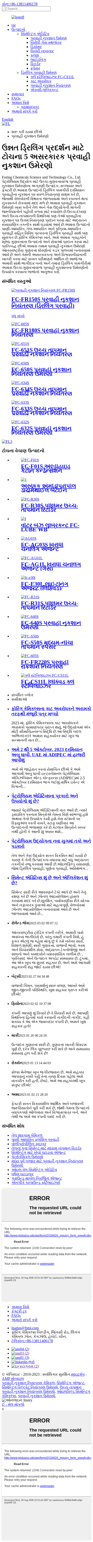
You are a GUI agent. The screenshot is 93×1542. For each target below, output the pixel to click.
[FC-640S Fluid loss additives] (30, 617)
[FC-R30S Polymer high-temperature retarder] (30, 499)
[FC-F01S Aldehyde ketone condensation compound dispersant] (30, 460)
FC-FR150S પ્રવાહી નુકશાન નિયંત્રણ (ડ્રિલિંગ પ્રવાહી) (45, 302)
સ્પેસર (35, 68)
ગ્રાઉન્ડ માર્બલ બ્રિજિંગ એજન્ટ (36, 1178)
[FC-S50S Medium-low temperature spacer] (30, 636)
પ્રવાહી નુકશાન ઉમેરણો (36, 1396)
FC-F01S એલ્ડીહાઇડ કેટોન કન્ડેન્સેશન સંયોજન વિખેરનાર (45, 470)
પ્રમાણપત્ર (30, 107)
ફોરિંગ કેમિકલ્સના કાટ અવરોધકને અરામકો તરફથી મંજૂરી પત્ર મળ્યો (51, 711)
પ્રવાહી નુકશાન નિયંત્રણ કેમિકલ (28, 1383)
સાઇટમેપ (78, 1374)
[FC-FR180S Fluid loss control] (20, 324)
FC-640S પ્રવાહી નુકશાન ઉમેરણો (51, 625)
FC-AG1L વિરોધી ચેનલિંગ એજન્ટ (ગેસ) (51, 566)
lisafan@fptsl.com (25, 1328)
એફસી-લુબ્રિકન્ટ (44, 90)
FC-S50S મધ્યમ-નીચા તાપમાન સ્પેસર (47, 644)
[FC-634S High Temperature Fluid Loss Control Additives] (20, 383)
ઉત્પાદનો (18, 29)
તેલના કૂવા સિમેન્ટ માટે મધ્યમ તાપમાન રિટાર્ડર (46, 1148)
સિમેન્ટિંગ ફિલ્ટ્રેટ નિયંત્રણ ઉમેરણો (30, 1387)
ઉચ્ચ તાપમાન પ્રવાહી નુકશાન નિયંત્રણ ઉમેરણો (42, 1389)
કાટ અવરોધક (41, 81)
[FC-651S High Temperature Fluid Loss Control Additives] (20, 344)
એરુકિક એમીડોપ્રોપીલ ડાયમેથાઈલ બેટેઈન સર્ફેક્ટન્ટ (48, 490)
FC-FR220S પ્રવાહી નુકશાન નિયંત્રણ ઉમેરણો (45, 666)
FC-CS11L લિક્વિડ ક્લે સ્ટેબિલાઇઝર (47, 684)
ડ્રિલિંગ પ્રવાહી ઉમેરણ (39, 73)
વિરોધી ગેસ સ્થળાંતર (46, 42)
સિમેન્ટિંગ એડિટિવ (35, 34)
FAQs (16, 98)
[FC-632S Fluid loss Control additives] (20, 422)
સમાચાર (17, 94)
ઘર (13, 25)
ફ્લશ (35, 55)
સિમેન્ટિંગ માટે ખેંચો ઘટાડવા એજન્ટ (38, 1152)
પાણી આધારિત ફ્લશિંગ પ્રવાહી (35, 1140)
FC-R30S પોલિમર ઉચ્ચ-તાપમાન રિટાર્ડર (49, 507)
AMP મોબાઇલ (13, 1379)
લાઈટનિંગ (38, 60)
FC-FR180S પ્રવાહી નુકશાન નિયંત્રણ (45, 332)
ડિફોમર (36, 47)
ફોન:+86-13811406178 (19, 4)
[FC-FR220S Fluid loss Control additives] (30, 656)
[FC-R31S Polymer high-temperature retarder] (30, 597)
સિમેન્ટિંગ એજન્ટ (70, 1383)
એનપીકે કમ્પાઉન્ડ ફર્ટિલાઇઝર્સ (35, 1183)
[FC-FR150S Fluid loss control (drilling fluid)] (43, 290)
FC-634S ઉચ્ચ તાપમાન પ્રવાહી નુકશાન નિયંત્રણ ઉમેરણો (41, 393)
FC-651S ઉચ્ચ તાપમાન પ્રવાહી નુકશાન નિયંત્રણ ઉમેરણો (41, 354)
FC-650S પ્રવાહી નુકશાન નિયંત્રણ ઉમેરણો (41, 371)
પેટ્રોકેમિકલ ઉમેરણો (27, 1157)
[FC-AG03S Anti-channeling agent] (28, 538)
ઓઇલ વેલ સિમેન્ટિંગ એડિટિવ (34, 1170)
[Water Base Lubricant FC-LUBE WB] (23, 519)
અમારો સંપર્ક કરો (24, 111)
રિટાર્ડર (36, 64)
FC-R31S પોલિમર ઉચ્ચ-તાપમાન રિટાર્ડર (49, 605)
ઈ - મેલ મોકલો (13, 1404)
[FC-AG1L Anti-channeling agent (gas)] (32, 558)
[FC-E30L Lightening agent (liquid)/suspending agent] (28, 578)
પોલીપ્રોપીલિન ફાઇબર (28, 1144)
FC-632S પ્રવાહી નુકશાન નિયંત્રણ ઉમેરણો (41, 430)
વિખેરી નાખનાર (42, 51)
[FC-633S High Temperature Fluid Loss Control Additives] (20, 402)
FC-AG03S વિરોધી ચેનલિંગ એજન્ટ (42, 547)
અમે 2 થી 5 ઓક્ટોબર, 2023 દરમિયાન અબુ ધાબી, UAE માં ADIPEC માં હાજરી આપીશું (48, 755)
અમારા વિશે (20, 103)
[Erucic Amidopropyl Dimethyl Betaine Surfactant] (24, 480)
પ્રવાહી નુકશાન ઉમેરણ (49, 38)
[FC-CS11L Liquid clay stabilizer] (45, 675)
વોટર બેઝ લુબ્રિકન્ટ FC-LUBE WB (50, 527)
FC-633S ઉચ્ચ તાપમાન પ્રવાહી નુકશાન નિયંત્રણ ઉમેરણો (41, 413)
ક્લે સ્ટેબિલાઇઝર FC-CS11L (52, 77)
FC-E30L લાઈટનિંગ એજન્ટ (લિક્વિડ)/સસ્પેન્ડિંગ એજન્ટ (44, 588)
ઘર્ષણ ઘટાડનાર (22, 1174)
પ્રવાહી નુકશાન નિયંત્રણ (51, 85)
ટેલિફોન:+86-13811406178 (32, 1341)
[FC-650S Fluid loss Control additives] (20, 363)
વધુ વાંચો (18, 316)
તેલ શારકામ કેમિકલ (26, 1135)
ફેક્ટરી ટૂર (19, 1311)
